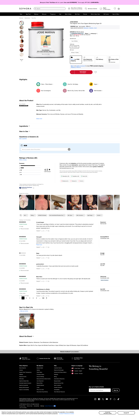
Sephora (31, 342)
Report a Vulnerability (24, 389)
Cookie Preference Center (66, 413)
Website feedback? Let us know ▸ (69, 351)
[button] (89, 33)
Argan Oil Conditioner (82, 345)
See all (21, 60)
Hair (60, 14)
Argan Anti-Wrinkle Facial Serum (46, 345)
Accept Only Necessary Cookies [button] (108, 413)
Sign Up (116, 390)
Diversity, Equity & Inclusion (25, 383)
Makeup (36, 14)
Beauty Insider (40, 368)
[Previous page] (19, 298)
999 (43, 298)
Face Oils (34, 18)
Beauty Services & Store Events (43, 378)
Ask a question (82, 26)
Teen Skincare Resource (59, 391)
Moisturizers (27, 18)
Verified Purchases (42, 215)
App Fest (28, 14)
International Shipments (59, 378)
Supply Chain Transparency (25, 372)
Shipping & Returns (76, 67)
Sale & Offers (115, 14)
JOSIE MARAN (74, 22)
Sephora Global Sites (24, 381)
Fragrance (53, 14)
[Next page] (46, 298)
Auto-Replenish (40, 381)
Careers (21, 370)
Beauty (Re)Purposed (24, 387)
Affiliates (21, 374)
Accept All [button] (126, 413)
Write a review (23, 160)
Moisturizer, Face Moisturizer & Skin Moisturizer (46, 342)
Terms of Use (29, 406)
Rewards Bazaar (40, 385)
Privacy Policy (22, 406)
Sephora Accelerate (23, 385)
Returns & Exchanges (59, 370)
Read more (39, 244)
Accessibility (56, 389)
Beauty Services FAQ (58, 383)
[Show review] (26, 202)
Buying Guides (57, 381)
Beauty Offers (40, 383)
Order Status (39, 372)
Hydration (91, 28)
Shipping (56, 374)
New (21, 14)
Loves (38, 387)
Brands (85, 14)
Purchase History (40, 374)
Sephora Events (22, 376)
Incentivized (77, 208)
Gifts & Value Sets (95, 14)
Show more (39, 118)
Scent (95, 28)
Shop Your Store (40, 389)
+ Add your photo (23, 311)
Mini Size (77, 14)
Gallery (38, 370)
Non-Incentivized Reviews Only (56, 215)
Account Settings (40, 376)
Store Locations (57, 385)
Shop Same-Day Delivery (42, 391)
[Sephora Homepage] (25, 9)
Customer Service (58, 368)
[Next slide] (63, 40)
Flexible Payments (58, 387)
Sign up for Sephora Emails (96, 387)
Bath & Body (68, 14)
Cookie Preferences (49, 406)
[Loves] (115, 8)
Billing (55, 376)
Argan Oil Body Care (60, 345)
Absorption (86, 28)
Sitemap (42, 406)
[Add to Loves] (95, 72)
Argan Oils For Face (32, 345)
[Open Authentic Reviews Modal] (33, 188)
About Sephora (22, 368)
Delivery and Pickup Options (60, 372)
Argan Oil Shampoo (71, 345)
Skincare (44, 14)
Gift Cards (106, 14)
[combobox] (50, 8)
